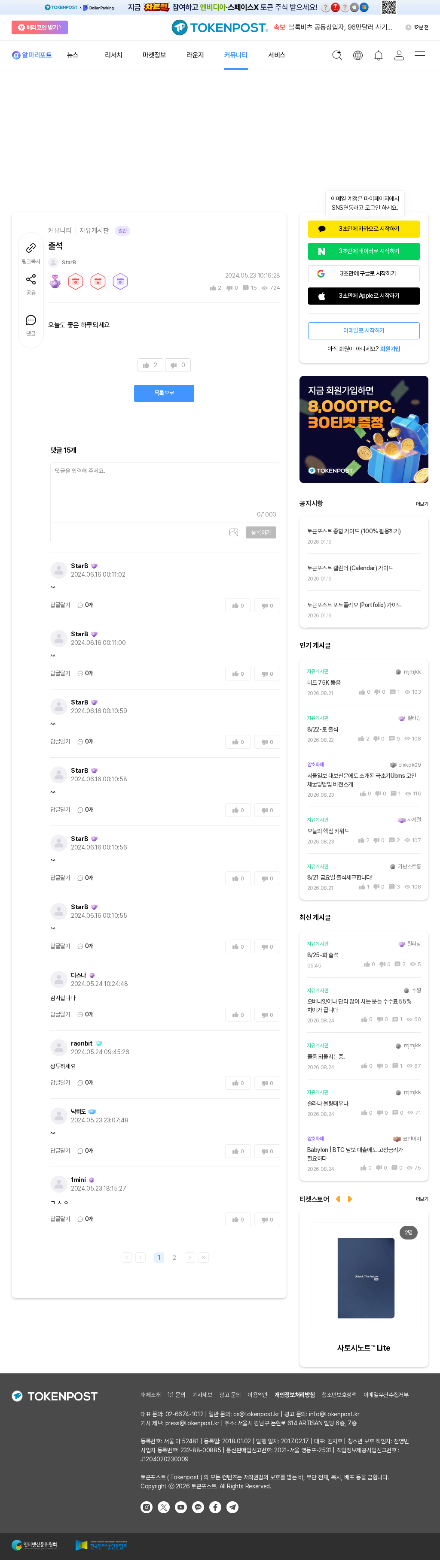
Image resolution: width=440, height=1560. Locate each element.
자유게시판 (94, 231)
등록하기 (261, 532)
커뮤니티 (60, 231)
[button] (350, 1198)
